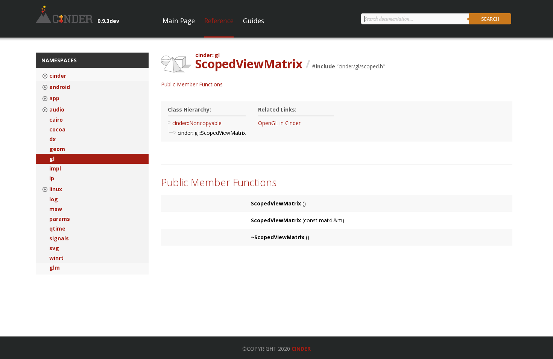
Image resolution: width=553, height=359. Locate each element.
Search (490, 18)
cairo (56, 120)
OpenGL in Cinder (279, 123)
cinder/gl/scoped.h (361, 66)
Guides (253, 20)
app (54, 98)
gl (52, 159)
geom (57, 149)
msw (55, 209)
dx (52, 139)
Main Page (179, 20)
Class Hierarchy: (189, 109)
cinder (57, 76)
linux (55, 189)
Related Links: (277, 109)
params (59, 219)
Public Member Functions (192, 84)
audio (56, 110)
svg (54, 248)
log (53, 199)
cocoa (57, 130)
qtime (57, 229)
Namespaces (59, 60)
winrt (56, 258)
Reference (219, 20)
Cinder (301, 348)
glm (54, 268)
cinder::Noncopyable (197, 123)
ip (51, 178)
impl (55, 169)
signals (59, 238)
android (59, 87)
